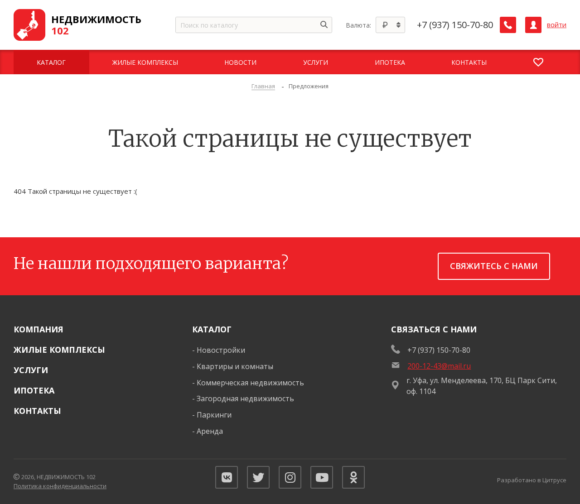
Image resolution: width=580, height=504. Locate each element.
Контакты (37, 410)
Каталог (212, 329)
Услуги (31, 370)
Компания (38, 329)
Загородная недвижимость (245, 398)
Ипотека (34, 390)
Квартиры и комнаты (235, 366)
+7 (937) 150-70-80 (455, 24)
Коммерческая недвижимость (250, 383)
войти (556, 24)
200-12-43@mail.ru (439, 366)
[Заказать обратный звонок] (508, 25)
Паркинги (214, 415)
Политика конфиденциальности (60, 486)
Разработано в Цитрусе (531, 480)
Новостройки (221, 350)
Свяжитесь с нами (494, 265)
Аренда (210, 431)
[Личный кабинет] (533, 25)
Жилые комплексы (59, 349)
